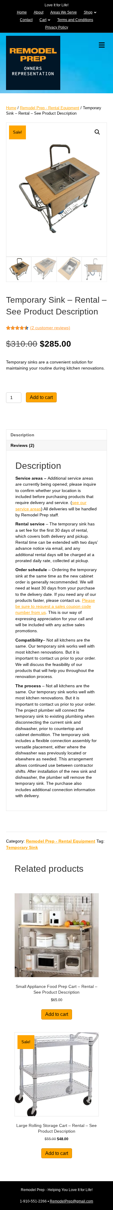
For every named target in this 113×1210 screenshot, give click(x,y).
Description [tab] (22, 434)
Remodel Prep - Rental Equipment (49, 108)
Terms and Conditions (75, 20)
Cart (42, 20)
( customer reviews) (50, 327)
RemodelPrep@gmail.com (71, 1201)
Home (22, 12)
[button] (97, 132)
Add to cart (41, 397)
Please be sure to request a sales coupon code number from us (55, 606)
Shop (88, 12)
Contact (26, 20)
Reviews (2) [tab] (22, 445)
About (38, 12)
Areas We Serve (63, 12)
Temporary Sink (22, 847)
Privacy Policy (56, 27)
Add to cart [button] (56, 1014)
